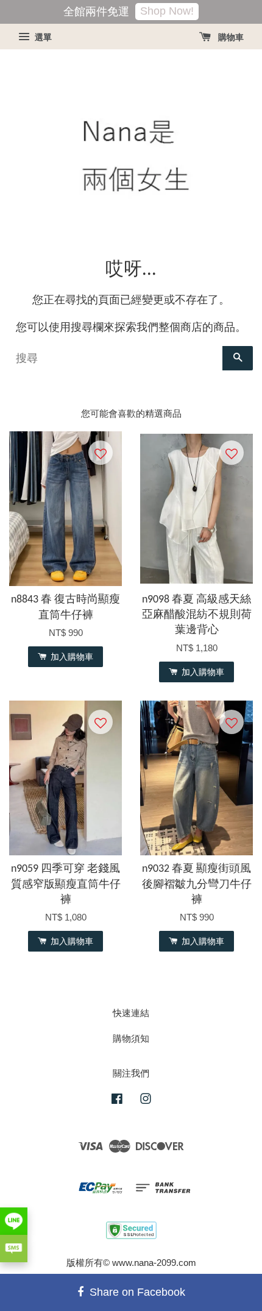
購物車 (230, 37)
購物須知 (131, 1038)
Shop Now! (167, 11)
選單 (42, 37)
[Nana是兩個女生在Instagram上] (145, 1100)
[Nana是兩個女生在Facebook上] (117, 1100)
